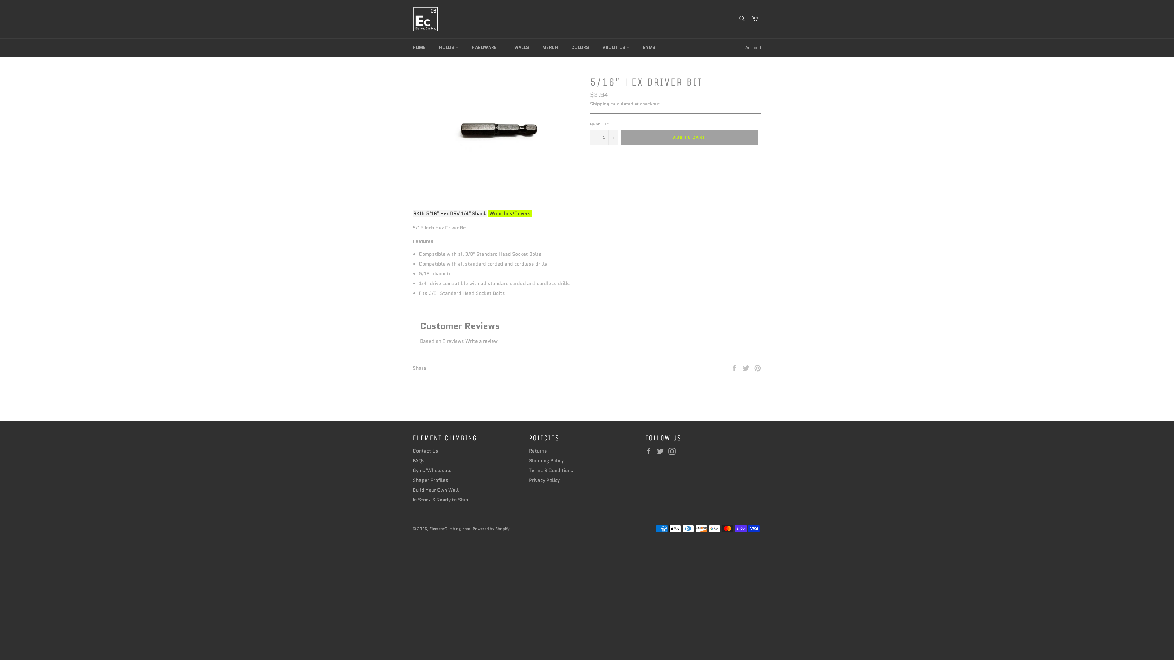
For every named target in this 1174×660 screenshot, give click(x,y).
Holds (447, 47)
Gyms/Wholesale (432, 470)
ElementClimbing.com (450, 529)
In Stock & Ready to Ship (440, 499)
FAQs (419, 460)
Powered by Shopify (491, 529)
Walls (521, 47)
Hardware (485, 47)
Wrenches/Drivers (509, 213)
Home (419, 47)
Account (753, 47)
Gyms (649, 47)
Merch (550, 47)
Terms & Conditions (551, 470)
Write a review (481, 341)
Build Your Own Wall (436, 489)
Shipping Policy (546, 460)
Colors (580, 47)
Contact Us (425, 450)
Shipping (599, 104)
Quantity (599, 123)
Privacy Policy (544, 480)
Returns (538, 450)
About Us (615, 47)
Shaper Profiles (430, 480)
